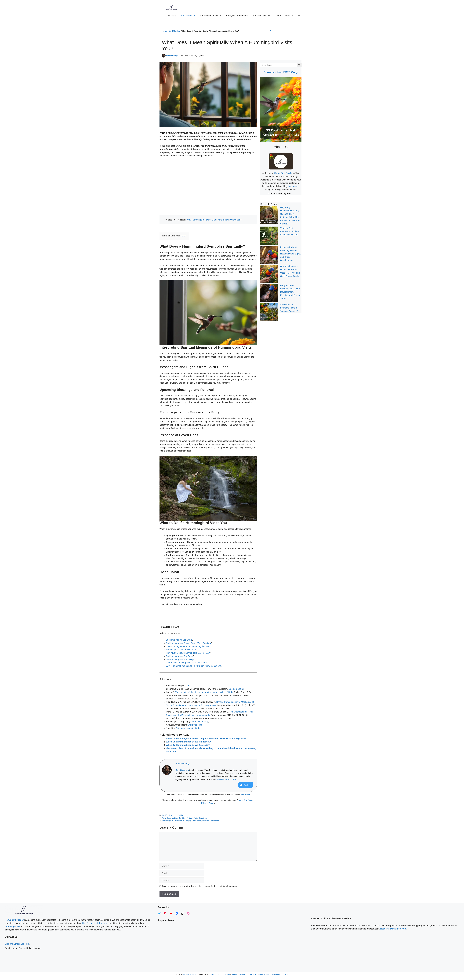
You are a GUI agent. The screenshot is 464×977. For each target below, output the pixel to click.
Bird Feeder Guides (209, 16)
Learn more (245, 794)
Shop (278, 16)
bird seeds (293, 186)
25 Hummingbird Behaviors (179, 640)
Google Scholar (235, 689)
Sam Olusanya (172, 56)
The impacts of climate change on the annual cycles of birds (204, 692)
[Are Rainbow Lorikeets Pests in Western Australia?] (269, 312)
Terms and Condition (280, 974)
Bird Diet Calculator (262, 16)
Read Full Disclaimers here (393, 929)
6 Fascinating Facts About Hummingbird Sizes (188, 646)
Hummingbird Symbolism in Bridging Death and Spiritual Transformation (190, 821)
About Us (215, 974)
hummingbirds (12, 926)
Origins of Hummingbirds (188, 728)
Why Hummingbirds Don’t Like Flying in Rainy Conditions (214, 220)
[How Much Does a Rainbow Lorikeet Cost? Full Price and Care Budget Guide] (269, 274)
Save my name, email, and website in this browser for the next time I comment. (200, 886)
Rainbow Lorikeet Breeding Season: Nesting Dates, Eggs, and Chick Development (290, 253)
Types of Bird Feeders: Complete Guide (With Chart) (289, 231)
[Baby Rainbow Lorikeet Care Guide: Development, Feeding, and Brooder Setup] (269, 293)
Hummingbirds (178, 815)
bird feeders (88, 923)
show (184, 236)
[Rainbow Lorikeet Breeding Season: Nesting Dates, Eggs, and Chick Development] (269, 255)
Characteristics (194, 725)
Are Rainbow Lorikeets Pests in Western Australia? (289, 307)
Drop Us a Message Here (17, 944)
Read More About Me (226, 779)
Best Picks (171, 16)
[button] (299, 15)
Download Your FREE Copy (281, 72)
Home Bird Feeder (189, 974)
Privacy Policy (264, 974)
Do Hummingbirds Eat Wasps (180, 659)
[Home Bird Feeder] (171, 7)
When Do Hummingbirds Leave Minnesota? (188, 742)
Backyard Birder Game (237, 16)
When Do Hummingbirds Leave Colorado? (188, 745)
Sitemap (242, 974)
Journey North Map (199, 721)
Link (189, 685)
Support (234, 974)
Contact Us (225, 974)
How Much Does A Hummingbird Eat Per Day (188, 653)
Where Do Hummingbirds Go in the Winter (186, 662)
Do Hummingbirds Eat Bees (179, 656)
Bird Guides (186, 16)
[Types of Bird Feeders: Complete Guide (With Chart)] (269, 236)
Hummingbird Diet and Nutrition (181, 649)
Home (164, 31)
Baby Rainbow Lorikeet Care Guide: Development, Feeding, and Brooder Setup (290, 292)
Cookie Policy (252, 974)
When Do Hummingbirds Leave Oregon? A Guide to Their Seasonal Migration (206, 738)
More (287, 16)
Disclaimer (271, 31)
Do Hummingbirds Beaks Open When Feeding (188, 643)
